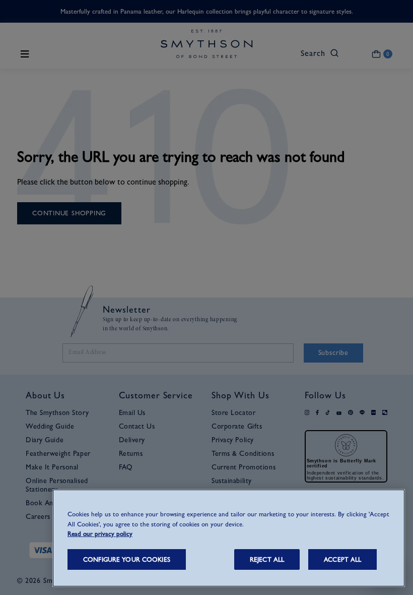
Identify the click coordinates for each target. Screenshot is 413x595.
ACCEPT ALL (342, 559)
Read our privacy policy (99, 534)
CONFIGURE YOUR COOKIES (126, 559)
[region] (228, 538)
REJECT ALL (267, 559)
